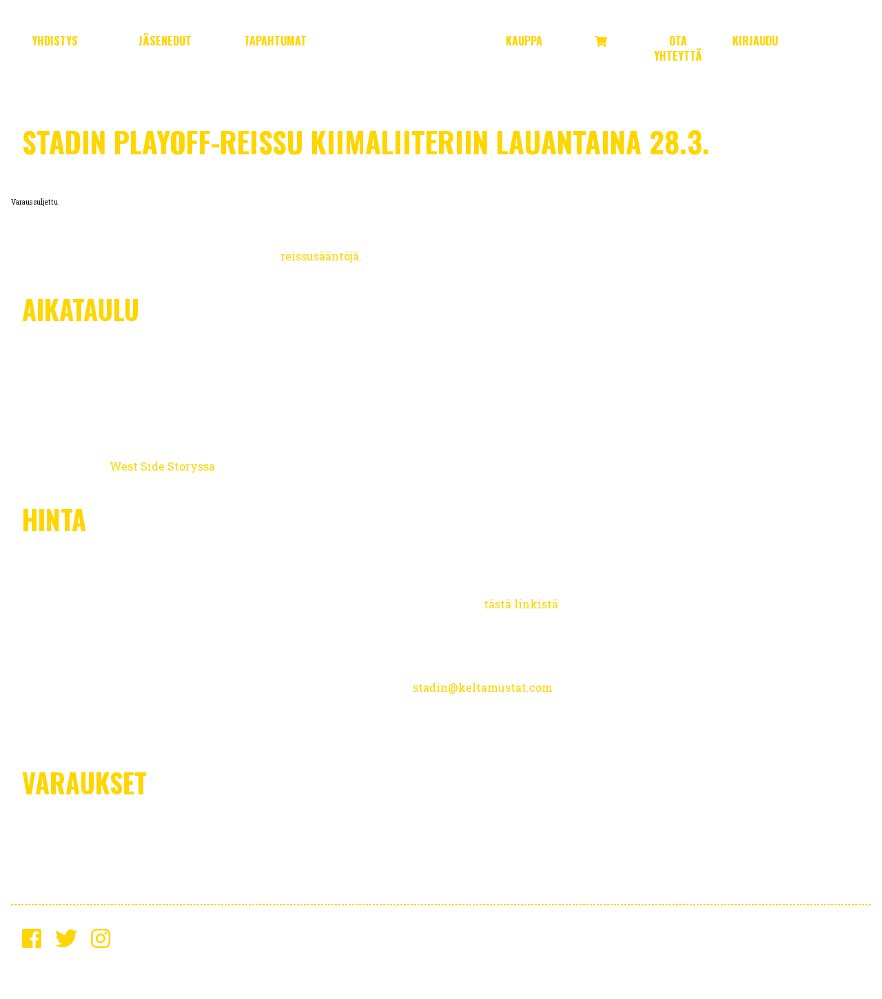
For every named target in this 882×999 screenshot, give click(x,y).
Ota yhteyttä (678, 48)
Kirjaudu (755, 40)
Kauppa (524, 40)
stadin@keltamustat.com (483, 687)
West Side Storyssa (162, 466)
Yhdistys (55, 40)
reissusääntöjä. (321, 256)
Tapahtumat (275, 40)
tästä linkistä (521, 604)
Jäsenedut (165, 40)
